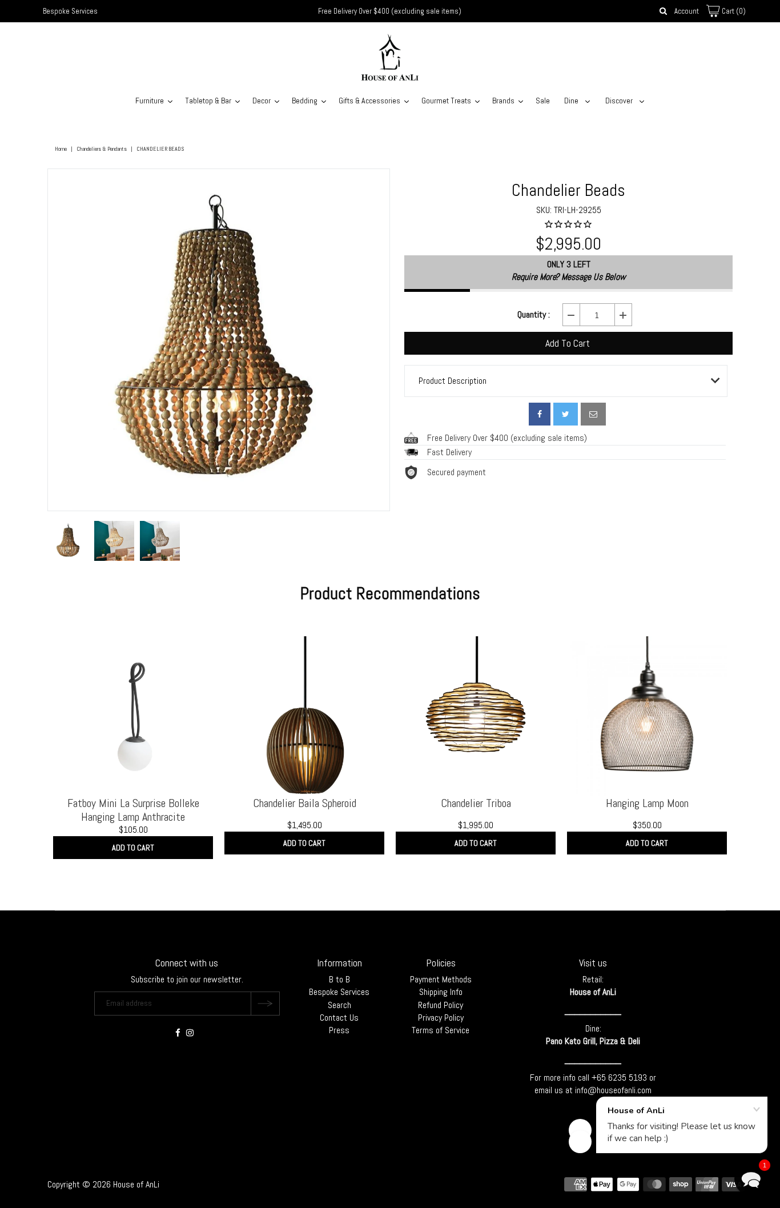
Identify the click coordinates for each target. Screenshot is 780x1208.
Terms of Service (440, 1030)
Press (339, 1030)
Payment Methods (441, 979)
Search (339, 1005)
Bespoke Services (70, 11)
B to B (339, 979)
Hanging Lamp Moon (647, 803)
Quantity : (533, 314)
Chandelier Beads (568, 190)
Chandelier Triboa (476, 803)
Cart (733, 11)
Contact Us (339, 1018)
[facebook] (539, 414)
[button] (750, 1178)
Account (686, 11)
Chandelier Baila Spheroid (304, 803)
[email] (593, 414)
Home (61, 148)
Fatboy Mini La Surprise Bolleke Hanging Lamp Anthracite (133, 810)
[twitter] (565, 414)
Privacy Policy (441, 1018)
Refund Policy (440, 1005)
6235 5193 (628, 1077)
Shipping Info (441, 992)
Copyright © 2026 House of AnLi (103, 1184)
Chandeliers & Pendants (102, 148)
